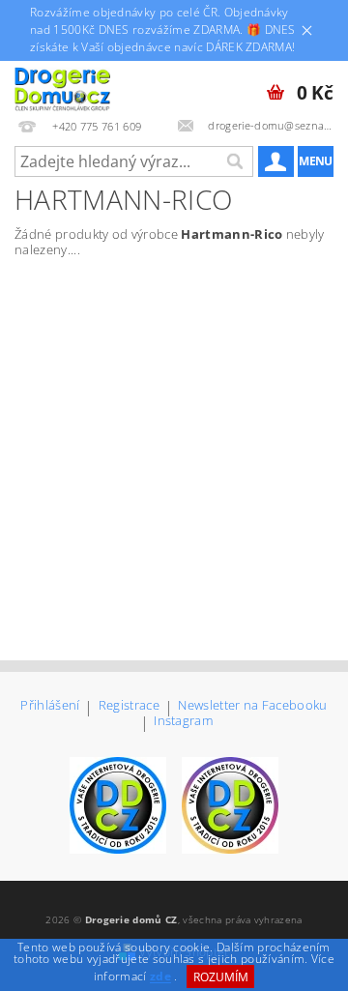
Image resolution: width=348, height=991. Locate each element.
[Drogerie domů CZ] (62, 86)
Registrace (129, 706)
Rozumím (220, 977)
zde (160, 977)
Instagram (183, 721)
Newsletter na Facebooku (252, 706)
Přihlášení (49, 706)
